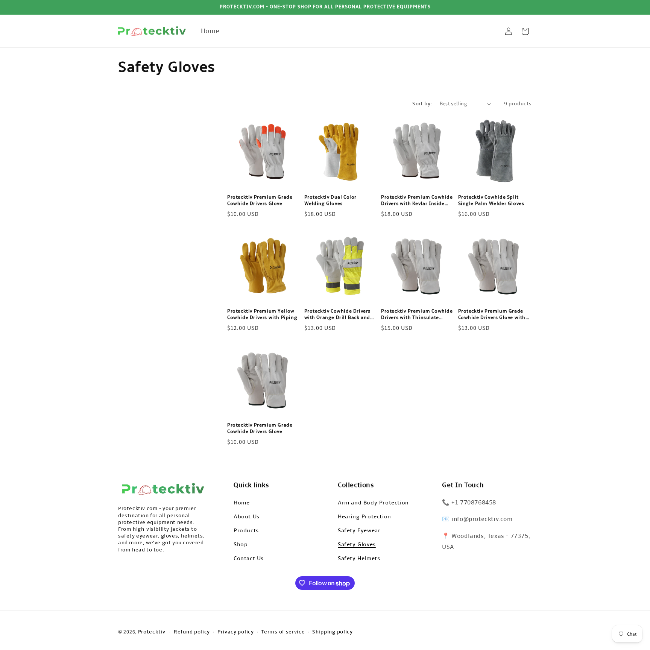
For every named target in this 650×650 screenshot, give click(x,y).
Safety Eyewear (359, 530)
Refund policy (192, 632)
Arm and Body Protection (373, 502)
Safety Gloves (357, 544)
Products (246, 530)
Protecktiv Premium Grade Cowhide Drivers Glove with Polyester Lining (492, 314)
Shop (241, 544)
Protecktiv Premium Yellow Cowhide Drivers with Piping (262, 314)
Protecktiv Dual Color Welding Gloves (330, 200)
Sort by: (422, 103)
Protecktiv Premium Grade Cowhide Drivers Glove (259, 200)
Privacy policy (235, 632)
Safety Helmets (359, 557)
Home (241, 502)
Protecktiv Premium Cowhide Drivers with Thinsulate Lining (417, 314)
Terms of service (283, 632)
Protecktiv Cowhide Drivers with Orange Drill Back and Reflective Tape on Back (337, 314)
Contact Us (249, 557)
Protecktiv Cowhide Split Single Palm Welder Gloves (491, 200)
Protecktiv (152, 632)
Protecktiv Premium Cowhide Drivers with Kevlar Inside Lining (417, 200)
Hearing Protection (364, 516)
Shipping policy (332, 632)
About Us (247, 516)
